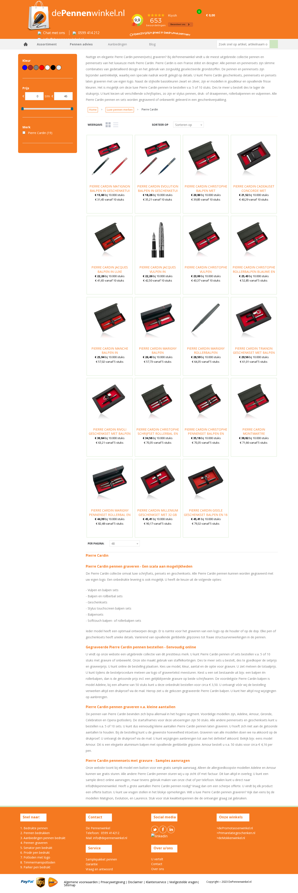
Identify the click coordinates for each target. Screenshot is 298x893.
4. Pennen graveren (34, 843)
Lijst (115, 124)
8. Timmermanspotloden (37, 862)
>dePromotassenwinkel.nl (235, 828)
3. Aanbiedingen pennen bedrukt (42, 838)
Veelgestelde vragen (183, 882)
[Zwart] (53, 67)
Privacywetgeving (113, 882)
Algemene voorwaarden (81, 882)
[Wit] (47, 67)
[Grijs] (36, 67)
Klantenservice (156, 882)
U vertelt (157, 859)
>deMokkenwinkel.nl (231, 838)
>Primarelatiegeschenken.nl (236, 833)
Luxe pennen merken (120, 110)
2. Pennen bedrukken (35, 833)
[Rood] (41, 67)
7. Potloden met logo (35, 857)
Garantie (92, 864)
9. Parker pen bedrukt (35, 867)
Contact (156, 864)
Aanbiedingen (117, 44)
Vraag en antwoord (99, 869)
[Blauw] (24, 67)
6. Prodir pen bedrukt (35, 852)
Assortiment (47, 44)
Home (25, 44)
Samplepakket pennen (101, 859)
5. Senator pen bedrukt (36, 848)
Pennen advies (81, 44)
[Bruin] (30, 67)
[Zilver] (59, 67)
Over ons (157, 869)
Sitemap (69, 885)
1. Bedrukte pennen (34, 828)
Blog (152, 44)
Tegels (108, 124)
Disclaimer (136, 882)
